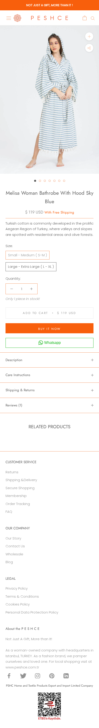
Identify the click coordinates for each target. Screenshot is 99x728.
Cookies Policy (18, 604)
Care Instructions (18, 374)
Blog (9, 562)
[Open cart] (85, 18)
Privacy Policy (17, 588)
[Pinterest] (51, 676)
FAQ (9, 511)
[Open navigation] (8, 18)
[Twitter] (23, 676)
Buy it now (49, 329)
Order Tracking (18, 503)
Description (14, 360)
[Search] (93, 18)
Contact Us (15, 546)
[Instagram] (37, 676)
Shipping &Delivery (21, 479)
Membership (16, 495)
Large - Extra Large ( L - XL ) (31, 266)
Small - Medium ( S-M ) (27, 255)
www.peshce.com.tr (22, 667)
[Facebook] (9, 676)
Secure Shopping (20, 487)
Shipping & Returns (20, 390)
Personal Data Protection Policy (32, 612)
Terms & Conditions (22, 596)
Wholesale (14, 554)
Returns (12, 472)
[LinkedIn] (66, 676)
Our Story (13, 538)
